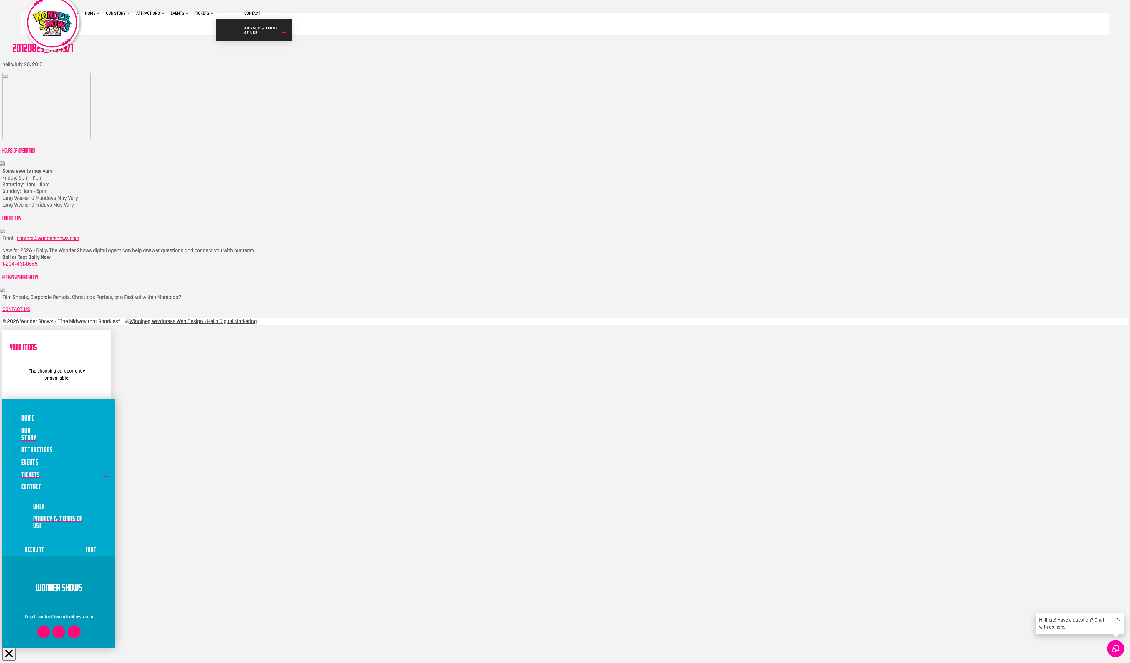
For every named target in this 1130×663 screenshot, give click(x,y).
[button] (378, 24)
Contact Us (16, 309)
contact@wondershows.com (48, 238)
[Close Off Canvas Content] (9, 654)
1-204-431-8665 (20, 263)
